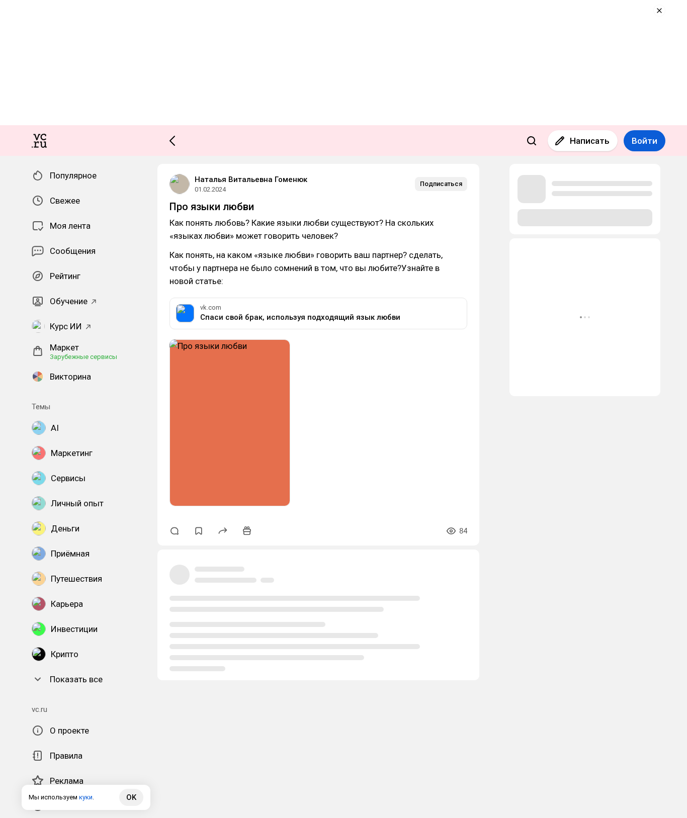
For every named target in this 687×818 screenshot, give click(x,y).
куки (86, 797)
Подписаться (441, 184)
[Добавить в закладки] (199, 531)
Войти (644, 141)
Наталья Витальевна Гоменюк (251, 179)
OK (131, 797)
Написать (590, 141)
